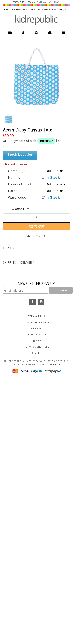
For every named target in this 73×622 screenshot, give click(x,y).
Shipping (36, 328)
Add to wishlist (36, 235)
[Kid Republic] (36, 20)
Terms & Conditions (36, 347)
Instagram (41, 302)
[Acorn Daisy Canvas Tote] (36, 77)
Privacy (36, 340)
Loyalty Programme (36, 322)
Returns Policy (37, 334)
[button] (9, 32)
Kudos (56, 364)
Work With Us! (37, 316)
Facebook (32, 302)
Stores (36, 353)
